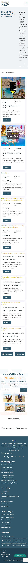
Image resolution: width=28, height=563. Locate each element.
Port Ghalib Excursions (7, 472)
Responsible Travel (6, 527)
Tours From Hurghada (19, 560)
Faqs (2, 499)
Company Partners (6, 520)
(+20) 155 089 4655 (9, 536)
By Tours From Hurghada (6, 101)
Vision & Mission (5, 525)
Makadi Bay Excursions (7, 475)
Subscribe (23, 390)
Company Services (6, 522)
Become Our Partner (6, 504)
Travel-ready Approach (7, 517)
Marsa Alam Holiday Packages (9, 483)
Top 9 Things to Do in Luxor (12, 311)
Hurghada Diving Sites (10, 336)
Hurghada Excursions (7, 465)
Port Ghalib (6, 208)
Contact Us (3, 552)
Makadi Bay (7, 181)
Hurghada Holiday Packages (9, 480)
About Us (3, 493)
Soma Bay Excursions (7, 477)
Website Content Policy (7, 514)
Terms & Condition (5, 554)
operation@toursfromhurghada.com (14, 541)
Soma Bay (6, 235)
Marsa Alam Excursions (7, 470)
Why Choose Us (5, 506)
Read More (6, 120)
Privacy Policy (5, 491)
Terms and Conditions (7, 501)
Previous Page (8, 354)
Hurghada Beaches (9, 259)
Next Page (18, 354)
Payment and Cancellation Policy (10, 496)
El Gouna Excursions (6, 467)
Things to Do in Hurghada (11, 285)
